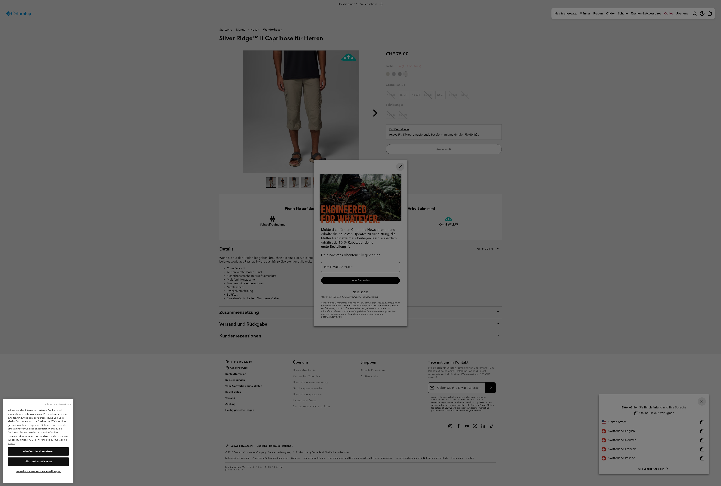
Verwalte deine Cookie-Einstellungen (38, 471)
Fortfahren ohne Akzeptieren (57, 404)
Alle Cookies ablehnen (38, 461)
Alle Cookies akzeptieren (38, 451)
